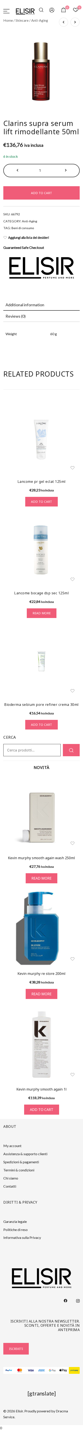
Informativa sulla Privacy (22, 1237)
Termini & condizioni (18, 1170)
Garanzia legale (15, 1221)
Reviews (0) (16, 316)
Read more (42, 613)
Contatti (9, 1186)
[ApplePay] (63, 1370)
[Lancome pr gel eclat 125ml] (41, 438)
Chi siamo (10, 1178)
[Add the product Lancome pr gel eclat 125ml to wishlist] (72, 468)
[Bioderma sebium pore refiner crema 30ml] (41, 661)
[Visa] (30, 1370)
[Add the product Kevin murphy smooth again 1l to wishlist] (72, 1074)
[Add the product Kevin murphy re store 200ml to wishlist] (72, 959)
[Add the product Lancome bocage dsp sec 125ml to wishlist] (72, 579)
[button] (18, 170)
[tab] (41, 305)
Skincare (22, 20)
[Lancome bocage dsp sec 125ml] (41, 550)
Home (8, 20)
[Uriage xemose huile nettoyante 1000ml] (75, 22)
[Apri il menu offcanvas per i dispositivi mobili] (6, 11)
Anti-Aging (39, 20)
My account (12, 1146)
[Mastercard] (19, 1370)
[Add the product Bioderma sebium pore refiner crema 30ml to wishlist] (72, 691)
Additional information (25, 304)
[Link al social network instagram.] (78, 1300)
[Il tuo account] (52, 10)
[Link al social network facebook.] (65, 1300)
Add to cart (41, 193)
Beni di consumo (23, 228)
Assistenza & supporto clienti (25, 1154)
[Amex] (41, 1370)
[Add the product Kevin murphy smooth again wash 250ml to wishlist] (72, 843)
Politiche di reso (15, 1229)
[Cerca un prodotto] (42, 10)
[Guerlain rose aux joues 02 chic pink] (63, 22)
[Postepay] (74, 1370)
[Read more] (41, 813)
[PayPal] (8, 1370)
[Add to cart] (41, 1044)
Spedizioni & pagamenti (21, 1162)
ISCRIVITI (16, 1349)
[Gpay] (52, 1370)
